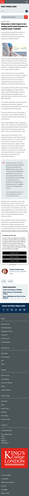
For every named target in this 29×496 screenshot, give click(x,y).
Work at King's (10, 416)
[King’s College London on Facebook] (3, 309)
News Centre (10, 402)
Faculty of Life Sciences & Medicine (12, 290)
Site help (8, 486)
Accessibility (9, 489)
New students (10, 354)
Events (8, 405)
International (10, 335)
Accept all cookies (14, 260)
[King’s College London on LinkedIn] (15, 309)
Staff (8, 361)
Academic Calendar (12, 390)
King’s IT (9, 387)
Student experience (12, 343)
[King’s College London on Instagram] (11, 309)
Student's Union (11, 409)
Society (10, 281)
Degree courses (11, 324)
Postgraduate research (12, 332)
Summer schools (11, 339)
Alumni (8, 365)
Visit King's (9, 412)
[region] (14, 248)
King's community (11, 420)
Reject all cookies (14, 257)
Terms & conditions (11, 475)
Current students (11, 357)
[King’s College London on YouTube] (20, 309)
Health (4, 281)
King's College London (9, 6)
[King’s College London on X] (7, 309)
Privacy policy (9, 478)
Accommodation (11, 380)
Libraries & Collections (12, 383)
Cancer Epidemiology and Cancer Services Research (14, 297)
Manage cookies (10, 493)
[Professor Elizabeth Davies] (6, 271)
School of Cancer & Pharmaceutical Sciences (12, 293)
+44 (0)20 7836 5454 (6, 430)
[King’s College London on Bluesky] (24, 309)
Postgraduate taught (12, 328)
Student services (11, 376)
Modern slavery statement (12, 482)
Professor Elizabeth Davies (17, 269)
